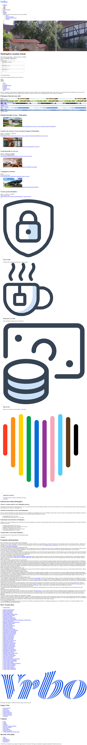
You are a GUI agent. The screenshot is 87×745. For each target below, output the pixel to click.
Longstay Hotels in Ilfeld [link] (8, 662)
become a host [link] (79, 583)
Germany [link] (5, 87)
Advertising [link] (5, 716)
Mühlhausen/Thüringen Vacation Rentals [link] (11, 622)
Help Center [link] (72, 597)
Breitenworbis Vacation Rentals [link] (9, 633)
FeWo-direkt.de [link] (6, 739)
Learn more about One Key (11, 17)
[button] (43, 501)
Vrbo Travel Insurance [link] (7, 714)
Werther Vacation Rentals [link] (8, 639)
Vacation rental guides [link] (7, 712)
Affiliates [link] (5, 723)
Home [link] (4, 83)
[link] (16, 19)
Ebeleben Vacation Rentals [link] (8, 652)
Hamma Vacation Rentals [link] (8, 641)
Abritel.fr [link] (5, 738)
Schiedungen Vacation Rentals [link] (9, 629)
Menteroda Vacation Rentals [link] (8, 654)
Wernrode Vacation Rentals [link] (8, 648)
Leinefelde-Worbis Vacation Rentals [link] (10, 653)
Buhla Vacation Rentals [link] (7, 616)
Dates (2, 59)
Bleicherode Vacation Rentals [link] (9, 625)
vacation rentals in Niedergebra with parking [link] (22, 556)
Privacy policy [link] (6, 728)
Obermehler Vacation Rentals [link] (9, 615)
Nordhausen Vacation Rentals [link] (9, 617)
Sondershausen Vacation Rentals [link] (9, 618)
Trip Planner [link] (5, 601)
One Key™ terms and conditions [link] (9, 726)
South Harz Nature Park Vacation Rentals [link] (11, 658)
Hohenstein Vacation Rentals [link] (9, 623)
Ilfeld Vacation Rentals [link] (7, 612)
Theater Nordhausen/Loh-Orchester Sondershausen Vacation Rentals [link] (17, 620)
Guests (2, 60)
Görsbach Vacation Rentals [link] (8, 656)
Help (4, 10)
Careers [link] (4, 722)
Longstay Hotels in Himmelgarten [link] (10, 660)
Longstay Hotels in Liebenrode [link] (9, 664)
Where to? (3, 58)
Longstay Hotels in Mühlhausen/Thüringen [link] (11, 663)
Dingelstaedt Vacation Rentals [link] (9, 644)
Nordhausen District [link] (7, 85)
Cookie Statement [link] (6, 729)
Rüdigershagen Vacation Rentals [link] (9, 632)
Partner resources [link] (6, 711)
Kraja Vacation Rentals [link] (7, 624)
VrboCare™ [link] (38, 590)
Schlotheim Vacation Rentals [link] (9, 645)
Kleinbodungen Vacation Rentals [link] (9, 649)
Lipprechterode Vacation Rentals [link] (9, 631)
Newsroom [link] (5, 724)
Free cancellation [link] (37, 578)
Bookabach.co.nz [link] (6, 740)
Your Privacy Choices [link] (7, 730)
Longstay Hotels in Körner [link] (8, 666)
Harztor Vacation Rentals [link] (8, 610)
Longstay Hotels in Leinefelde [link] (9, 665)
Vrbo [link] (4, 737)
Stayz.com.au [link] (5, 741)
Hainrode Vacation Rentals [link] (8, 637)
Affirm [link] (35, 580)
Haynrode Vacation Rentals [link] (8, 621)
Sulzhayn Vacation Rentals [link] (8, 636)
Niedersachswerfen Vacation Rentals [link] (10, 630)
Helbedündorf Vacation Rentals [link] (9, 650)
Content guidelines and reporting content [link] (11, 731)
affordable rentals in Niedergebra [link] (51, 545)
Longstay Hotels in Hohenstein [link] (9, 668)
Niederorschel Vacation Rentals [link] (9, 642)
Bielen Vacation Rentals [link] (8, 626)
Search (2, 80)
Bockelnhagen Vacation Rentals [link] (9, 640)
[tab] (6, 607)
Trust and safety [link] (6, 710)
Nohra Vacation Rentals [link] (8, 613)
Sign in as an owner (10, 16)
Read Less (3, 537)
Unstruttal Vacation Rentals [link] (8, 647)
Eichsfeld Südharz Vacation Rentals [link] (10, 614)
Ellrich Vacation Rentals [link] (8, 657)
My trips (4, 12)
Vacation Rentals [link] (6, 88)
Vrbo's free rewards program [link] (11, 546)
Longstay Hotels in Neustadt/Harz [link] (10, 661)
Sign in (5, 13)
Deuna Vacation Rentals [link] (8, 628)
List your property (6, 9)
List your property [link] (6, 708)
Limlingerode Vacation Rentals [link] (9, 646)
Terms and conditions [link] (7, 727)
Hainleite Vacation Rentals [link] (8, 638)
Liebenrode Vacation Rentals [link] (9, 634)
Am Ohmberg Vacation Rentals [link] (9, 655)
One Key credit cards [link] (7, 713)
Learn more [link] (5, 498)
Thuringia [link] (5, 86)
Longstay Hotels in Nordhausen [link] (9, 669)
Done (2, 79)
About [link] (4, 721)
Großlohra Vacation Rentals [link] (8, 609)
